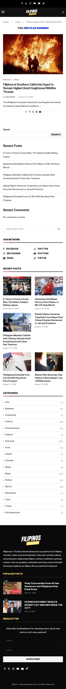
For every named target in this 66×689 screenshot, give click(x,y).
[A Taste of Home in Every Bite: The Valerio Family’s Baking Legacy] (17, 286)
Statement (34, 493)
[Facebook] (22, 3)
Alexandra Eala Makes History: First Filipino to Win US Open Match (47, 302)
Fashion (34, 434)
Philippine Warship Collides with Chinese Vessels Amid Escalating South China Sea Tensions (17, 340)
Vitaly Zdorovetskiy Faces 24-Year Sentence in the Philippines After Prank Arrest (42, 586)
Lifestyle (34, 460)
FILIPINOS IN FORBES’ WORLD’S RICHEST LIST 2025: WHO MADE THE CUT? (43, 605)
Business (34, 408)
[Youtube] (35, 3)
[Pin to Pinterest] (36, 112)
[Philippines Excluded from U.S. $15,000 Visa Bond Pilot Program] (17, 361)
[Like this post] (26, 112)
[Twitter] (26, 3)
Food (34, 447)
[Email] (39, 3)
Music (34, 467)
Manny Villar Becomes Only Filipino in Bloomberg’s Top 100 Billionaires (48, 378)
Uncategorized (34, 512)
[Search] (62, 12)
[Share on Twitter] (33, 111)
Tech (34, 499)
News (34, 473)
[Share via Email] (40, 112)
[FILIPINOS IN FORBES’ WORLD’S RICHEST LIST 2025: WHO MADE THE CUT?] (12, 607)
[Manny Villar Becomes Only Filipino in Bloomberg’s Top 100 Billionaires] (49, 361)
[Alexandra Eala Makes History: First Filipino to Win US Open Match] (49, 286)
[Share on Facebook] (29, 112)
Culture (34, 421)
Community (34, 415)
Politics (34, 480)
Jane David (10, 97)
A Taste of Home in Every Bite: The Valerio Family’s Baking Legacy (16, 302)
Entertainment (34, 428)
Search (6, 130)
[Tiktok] (44, 3)
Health (34, 454)
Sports (34, 486)
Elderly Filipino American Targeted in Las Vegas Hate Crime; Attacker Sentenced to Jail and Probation (49, 319)
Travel (34, 506)
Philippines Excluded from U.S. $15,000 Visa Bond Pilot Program (16, 378)
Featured (34, 441)
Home (6, 22)
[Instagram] (30, 3)
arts (34, 402)
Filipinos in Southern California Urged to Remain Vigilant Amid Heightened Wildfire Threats (29, 88)
